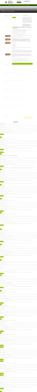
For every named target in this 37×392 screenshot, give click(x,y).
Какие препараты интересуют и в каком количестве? (5, 282)
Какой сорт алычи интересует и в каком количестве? (5, 206)
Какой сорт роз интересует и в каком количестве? (5, 161)
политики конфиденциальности (13, 179)
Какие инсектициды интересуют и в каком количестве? (5, 354)
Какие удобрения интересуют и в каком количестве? (5, 368)
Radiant (10, 1)
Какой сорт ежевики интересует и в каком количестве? (5, 129)
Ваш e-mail (1, 381)
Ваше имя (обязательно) (2, 172)
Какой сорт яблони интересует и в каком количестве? (5, 220)
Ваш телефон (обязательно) (3, 142)
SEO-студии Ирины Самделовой (29, 118)
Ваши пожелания (1, 268)
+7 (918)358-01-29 (26, 1)
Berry (10, 3)
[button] (21, 15)
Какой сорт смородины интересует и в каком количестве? (6, 236)
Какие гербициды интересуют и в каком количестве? (5, 340)
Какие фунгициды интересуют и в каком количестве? (5, 326)
